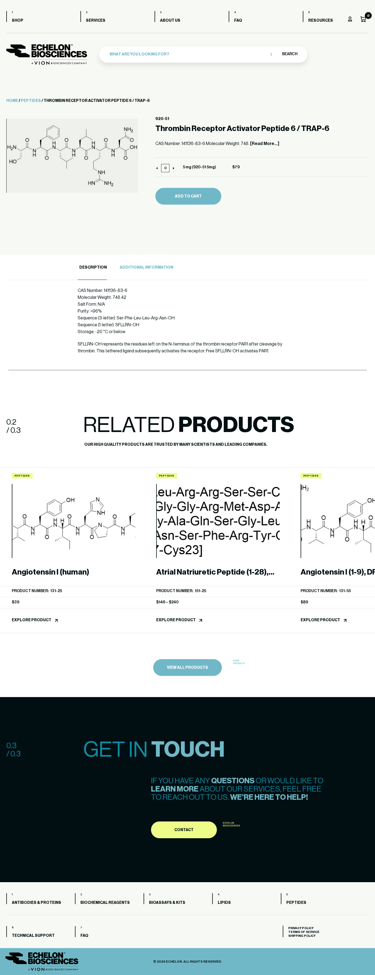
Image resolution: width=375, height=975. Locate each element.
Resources (320, 21)
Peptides (31, 101)
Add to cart (188, 196)
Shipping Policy (301, 935)
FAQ (238, 21)
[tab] (92, 267)
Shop (17, 21)
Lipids (224, 903)
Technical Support (33, 936)
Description (93, 267)
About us (170, 21)
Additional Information (146, 267)
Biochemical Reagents (105, 903)
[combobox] (189, 54)
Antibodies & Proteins (36, 903)
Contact (184, 830)
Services (95, 21)
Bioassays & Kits (167, 903)
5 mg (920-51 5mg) (199, 167)
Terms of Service (304, 932)
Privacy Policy (301, 928)
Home (12, 101)
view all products (187, 668)
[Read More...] (264, 143)
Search (289, 54)
